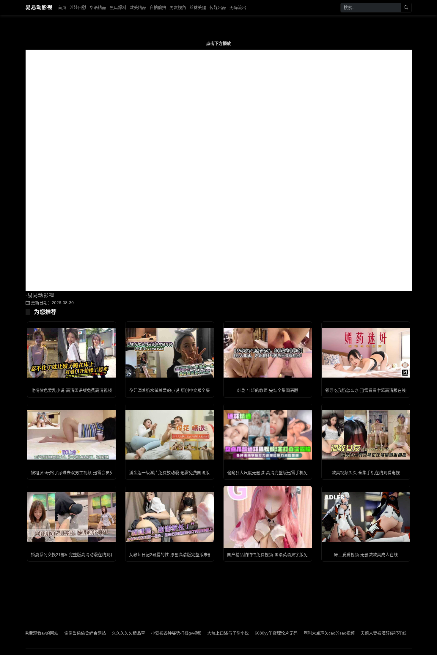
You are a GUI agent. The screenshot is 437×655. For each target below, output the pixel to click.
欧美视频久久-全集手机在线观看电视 (366, 472)
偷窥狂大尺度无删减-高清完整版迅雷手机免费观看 (273, 472)
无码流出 (237, 7)
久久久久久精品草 (105, 633)
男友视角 (177, 7)
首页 (62, 7)
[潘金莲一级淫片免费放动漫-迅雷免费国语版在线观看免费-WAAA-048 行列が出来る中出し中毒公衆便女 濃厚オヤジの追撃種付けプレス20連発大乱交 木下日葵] (169, 435)
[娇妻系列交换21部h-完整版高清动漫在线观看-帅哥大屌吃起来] (71, 517)
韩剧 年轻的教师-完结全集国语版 (267, 390)
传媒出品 (218, 7)
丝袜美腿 (197, 7)
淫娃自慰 (78, 7)
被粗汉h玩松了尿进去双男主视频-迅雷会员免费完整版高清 (85, 472)
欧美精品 (138, 7)
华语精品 (97, 7)
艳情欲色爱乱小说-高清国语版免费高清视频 (71, 390)
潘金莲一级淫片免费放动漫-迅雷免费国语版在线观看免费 (182, 472)
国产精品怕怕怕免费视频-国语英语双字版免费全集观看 (277, 554)
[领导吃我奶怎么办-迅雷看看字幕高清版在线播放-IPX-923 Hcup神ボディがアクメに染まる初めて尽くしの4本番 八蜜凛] (366, 353)
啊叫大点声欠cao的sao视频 (305, 633)
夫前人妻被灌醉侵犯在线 (360, 633)
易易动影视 (39, 7)
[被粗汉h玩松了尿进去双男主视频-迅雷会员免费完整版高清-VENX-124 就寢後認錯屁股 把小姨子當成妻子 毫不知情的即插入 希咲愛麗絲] (71, 435)
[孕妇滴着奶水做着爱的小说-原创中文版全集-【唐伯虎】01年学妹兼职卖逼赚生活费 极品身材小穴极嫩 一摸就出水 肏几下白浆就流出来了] (169, 353)
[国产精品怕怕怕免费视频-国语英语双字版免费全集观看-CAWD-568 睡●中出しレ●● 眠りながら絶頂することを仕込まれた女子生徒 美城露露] (268, 517)
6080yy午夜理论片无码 (253, 633)
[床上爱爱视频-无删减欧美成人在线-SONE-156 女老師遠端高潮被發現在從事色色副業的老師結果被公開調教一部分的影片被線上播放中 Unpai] (366, 517)
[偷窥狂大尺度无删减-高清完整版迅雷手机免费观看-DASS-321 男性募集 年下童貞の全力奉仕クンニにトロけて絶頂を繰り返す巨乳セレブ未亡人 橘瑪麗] (268, 435)
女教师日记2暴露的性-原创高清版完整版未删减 (172, 554)
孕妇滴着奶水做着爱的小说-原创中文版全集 (169, 390)
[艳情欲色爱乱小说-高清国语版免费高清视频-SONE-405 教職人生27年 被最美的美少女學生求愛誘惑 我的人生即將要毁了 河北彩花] (71, 353)
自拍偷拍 (158, 7)
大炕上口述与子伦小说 (205, 633)
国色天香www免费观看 (410, 633)
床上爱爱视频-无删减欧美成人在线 (366, 554)
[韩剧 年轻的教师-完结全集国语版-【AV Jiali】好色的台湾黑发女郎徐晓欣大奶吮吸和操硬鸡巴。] (268, 353)
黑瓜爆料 (118, 7)
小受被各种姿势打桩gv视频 (153, 633)
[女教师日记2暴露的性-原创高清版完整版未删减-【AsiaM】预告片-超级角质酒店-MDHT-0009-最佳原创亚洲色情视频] (169, 517)
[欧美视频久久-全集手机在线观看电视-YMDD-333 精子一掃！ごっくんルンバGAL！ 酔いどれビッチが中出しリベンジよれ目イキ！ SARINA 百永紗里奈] (366, 435)
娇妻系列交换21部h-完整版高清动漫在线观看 (72, 554)
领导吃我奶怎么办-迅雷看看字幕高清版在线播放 (369, 390)
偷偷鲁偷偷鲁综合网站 (62, 633)
